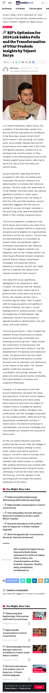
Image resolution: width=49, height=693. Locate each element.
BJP (15, 549)
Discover (38, 669)
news (36, 635)
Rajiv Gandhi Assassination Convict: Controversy (15, 633)
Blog (13, 15)
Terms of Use (25, 688)
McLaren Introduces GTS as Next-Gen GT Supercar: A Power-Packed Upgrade (22, 526)
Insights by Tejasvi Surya (31, 549)
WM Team (14, 68)
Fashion (37, 618)
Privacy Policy (10, 688)
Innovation (39, 671)
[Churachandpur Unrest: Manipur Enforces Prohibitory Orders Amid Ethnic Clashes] (39, 649)
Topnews (28, 564)
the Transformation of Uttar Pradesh (26, 561)
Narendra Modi (22, 552)
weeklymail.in (21, 570)
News (34, 552)
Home (6, 15)
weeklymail (26, 567)
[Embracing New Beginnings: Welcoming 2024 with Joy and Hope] (39, 616)
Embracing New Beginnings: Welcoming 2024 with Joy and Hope (16, 616)
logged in (20, 593)
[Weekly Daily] (24, 3)
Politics (7, 27)
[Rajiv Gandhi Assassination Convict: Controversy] (39, 632)
